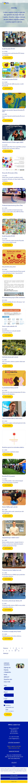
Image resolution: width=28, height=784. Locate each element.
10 (15, 651)
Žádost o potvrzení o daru (14, 748)
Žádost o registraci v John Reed (14, 746)
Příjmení (6, 692)
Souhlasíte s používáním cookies (11, 772)
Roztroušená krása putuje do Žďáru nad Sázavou (13, 297)
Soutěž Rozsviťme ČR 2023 (8, 49)
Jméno (5, 685)
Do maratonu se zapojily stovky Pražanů (11, 631)
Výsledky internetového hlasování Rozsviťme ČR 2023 (13, 110)
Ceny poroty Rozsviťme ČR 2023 (9, 79)
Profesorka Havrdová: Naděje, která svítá (11, 570)
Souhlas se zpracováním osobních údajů (11, 707)
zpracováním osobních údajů (13, 711)
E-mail (5, 698)
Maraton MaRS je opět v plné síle (9, 507)
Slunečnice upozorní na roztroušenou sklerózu (13, 447)
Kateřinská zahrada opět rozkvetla (10, 357)
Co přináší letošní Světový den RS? (10, 387)
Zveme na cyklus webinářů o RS (9, 326)
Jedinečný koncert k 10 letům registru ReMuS (12, 142)
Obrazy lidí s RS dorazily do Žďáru (10, 173)
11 (18, 651)
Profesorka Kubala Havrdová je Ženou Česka (12, 205)
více (14, 772)
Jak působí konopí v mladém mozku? (10, 537)
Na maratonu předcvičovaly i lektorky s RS (12, 601)
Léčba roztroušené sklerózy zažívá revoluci (12, 418)
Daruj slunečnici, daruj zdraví (9, 267)
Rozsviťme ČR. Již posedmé (8, 476)
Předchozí (5, 648)
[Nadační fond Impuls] (5, 3)
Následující (5, 653)
